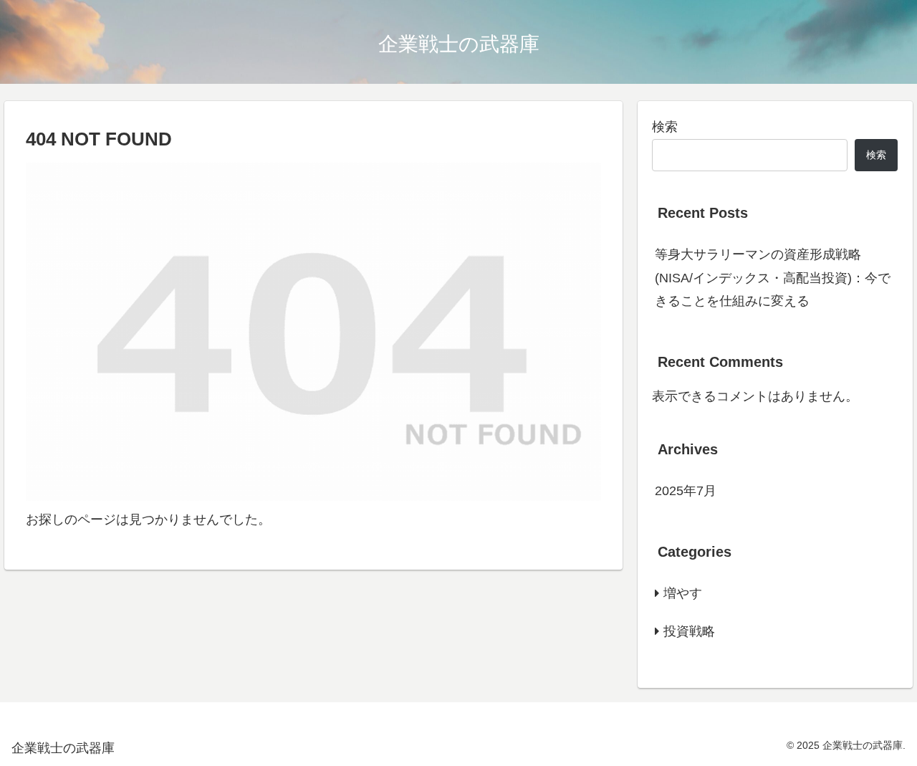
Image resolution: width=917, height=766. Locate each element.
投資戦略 (689, 631)
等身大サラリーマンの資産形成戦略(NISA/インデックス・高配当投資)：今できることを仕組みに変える (772, 277)
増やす (682, 593)
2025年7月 (685, 491)
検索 (665, 127)
